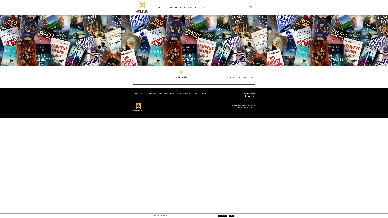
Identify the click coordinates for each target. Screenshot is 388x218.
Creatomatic (251, 107)
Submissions (188, 7)
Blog (170, 7)
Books (164, 7)
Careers (203, 93)
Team (196, 7)
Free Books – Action (184, 93)
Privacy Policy (236, 105)
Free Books (177, 7)
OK (231, 215)
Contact (204, 7)
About (158, 7)
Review (172, 93)
